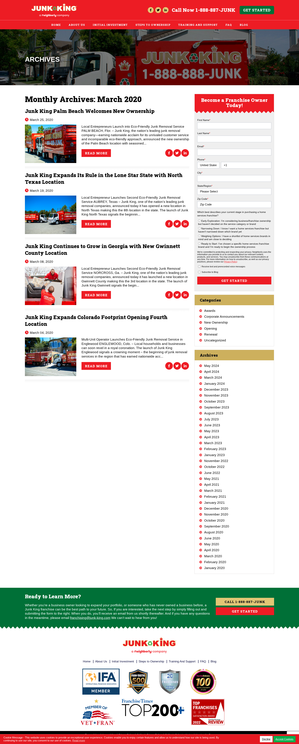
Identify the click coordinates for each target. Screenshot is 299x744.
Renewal (210, 334)
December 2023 (216, 389)
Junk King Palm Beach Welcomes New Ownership (90, 111)
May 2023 (211, 431)
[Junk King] (54, 4)
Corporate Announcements (224, 316)
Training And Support (198, 25)
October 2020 (214, 520)
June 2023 (212, 425)
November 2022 (216, 461)
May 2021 (211, 479)
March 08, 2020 (41, 261)
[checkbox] (234, 233)
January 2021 (214, 502)
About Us (77, 25)
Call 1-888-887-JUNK (245, 602)
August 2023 (213, 413)
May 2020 (211, 544)
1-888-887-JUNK (215, 10)
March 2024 (213, 377)
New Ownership (216, 322)
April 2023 (211, 437)
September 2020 (216, 526)
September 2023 (216, 407)
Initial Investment (110, 25)
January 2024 (214, 383)
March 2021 (213, 490)
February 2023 (215, 449)
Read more (96, 153)
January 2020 (214, 568)
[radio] (234, 222)
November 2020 (216, 514)
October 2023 (214, 401)
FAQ (228, 25)
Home (56, 25)
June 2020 (212, 538)
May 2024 (211, 366)
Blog (244, 25)
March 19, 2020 (41, 190)
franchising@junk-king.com (90, 618)
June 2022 (212, 473)
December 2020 (216, 508)
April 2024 (211, 371)
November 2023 (216, 395)
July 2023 (211, 419)
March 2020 (213, 556)
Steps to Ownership (152, 25)
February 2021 (215, 496)
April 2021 (211, 484)
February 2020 (215, 562)
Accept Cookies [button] (284, 739)
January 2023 (214, 455)
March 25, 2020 (41, 120)
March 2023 (213, 443)
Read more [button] (78, 740)
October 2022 (214, 467)
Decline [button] (266, 739)
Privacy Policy (230, 262)
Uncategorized (215, 340)
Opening (210, 328)
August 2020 (213, 532)
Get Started (257, 10)
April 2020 (211, 550)
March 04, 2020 (41, 332)
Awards (209, 310)
